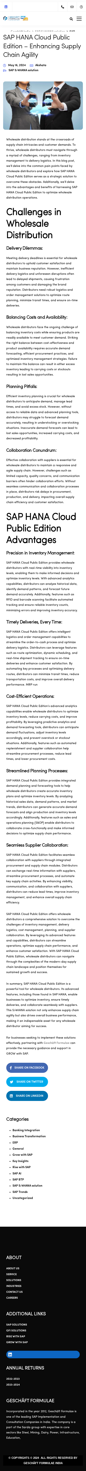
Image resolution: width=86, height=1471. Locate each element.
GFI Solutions (16, 1330)
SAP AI (17, 1173)
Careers (12, 1298)
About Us (12, 1268)
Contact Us (14, 1292)
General (18, 1148)
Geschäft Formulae (57, 1043)
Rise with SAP (22, 1167)
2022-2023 (13, 1379)
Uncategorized (23, 1198)
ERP (15, 1142)
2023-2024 (13, 1384)
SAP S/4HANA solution (23, 70)
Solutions (13, 1280)
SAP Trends (20, 1192)
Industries (14, 1286)
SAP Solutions (16, 1324)
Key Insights (20, 1161)
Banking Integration (26, 1130)
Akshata (40, 65)
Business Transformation (29, 1136)
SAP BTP (18, 1179)
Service (11, 1274)
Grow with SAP (23, 1155)
